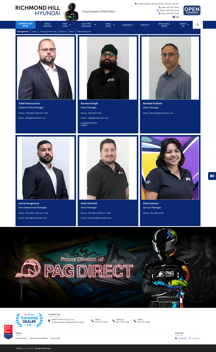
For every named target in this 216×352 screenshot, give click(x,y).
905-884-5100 (32, 113)
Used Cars (108, 24)
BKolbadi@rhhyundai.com (161, 113)
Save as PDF (55, 338)
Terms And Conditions (39, 338)
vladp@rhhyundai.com (35, 118)
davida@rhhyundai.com (35, 218)
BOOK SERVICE (47, 24)
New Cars (65, 24)
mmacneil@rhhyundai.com (99, 218)
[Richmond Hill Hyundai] (38, 10)
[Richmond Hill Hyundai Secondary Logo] (192, 10)
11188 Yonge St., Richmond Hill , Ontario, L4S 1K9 (158, 4)
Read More (23, 129)
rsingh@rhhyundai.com (97, 118)
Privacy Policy (21, 338)
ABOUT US (183, 24)
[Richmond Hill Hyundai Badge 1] (29, 320)
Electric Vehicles (86, 24)
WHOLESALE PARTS (164, 24)
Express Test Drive (25, 24)
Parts (144, 24)
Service (126, 24)
